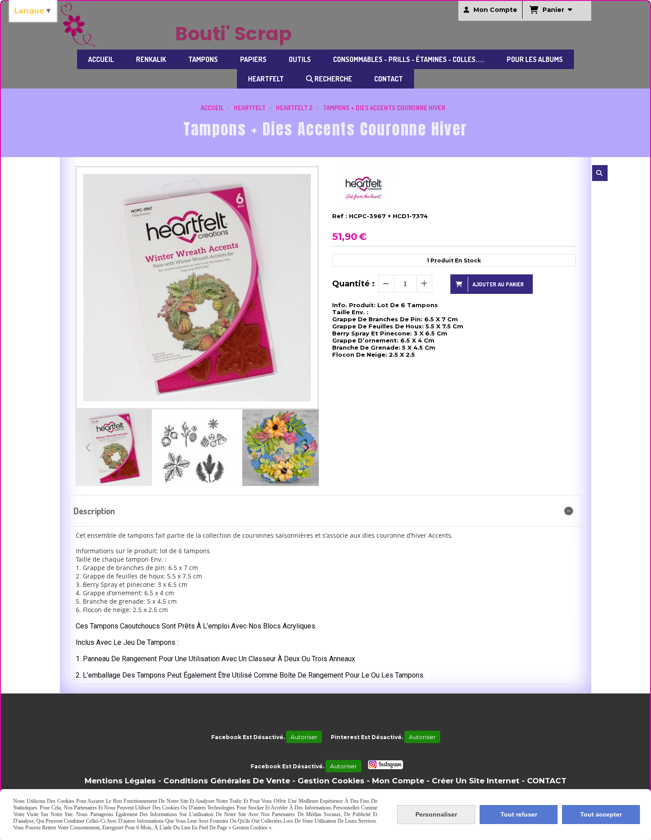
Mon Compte (398, 780)
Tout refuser (518, 814)
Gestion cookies (331, 780)
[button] (306, 447)
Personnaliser (436, 814)
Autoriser (304, 736)
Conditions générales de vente (226, 780)
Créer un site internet (475, 780)
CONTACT (546, 780)
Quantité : (353, 284)
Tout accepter (601, 814)
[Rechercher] (600, 173)
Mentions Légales (120, 780)
